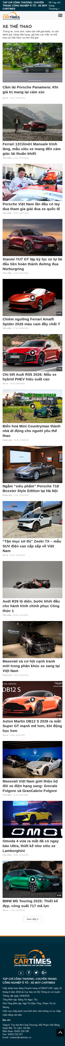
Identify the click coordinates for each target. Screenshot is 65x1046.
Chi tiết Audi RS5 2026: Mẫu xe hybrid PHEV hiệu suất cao (30, 376)
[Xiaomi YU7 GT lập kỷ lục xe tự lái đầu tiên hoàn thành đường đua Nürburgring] (32, 237)
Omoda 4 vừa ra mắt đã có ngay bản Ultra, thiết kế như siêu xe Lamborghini (31, 846)
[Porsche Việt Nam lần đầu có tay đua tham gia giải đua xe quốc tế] (32, 182)
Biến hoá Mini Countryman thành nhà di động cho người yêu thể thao (31, 431)
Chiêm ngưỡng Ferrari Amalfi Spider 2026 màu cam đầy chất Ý (31, 321)
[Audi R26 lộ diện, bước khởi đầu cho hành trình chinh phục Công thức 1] (32, 579)
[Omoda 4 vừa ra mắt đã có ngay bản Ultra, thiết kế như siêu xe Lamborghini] (32, 819)
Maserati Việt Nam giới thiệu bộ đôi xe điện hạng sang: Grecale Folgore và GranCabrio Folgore (30, 786)
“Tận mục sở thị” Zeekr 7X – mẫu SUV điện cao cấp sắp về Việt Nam (32, 546)
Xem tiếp (32, 919)
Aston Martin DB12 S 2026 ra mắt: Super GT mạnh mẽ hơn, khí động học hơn (32, 726)
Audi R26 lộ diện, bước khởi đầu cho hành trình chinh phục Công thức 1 (31, 606)
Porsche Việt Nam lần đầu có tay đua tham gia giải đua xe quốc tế (31, 206)
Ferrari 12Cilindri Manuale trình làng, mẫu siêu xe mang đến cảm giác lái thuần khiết (32, 149)
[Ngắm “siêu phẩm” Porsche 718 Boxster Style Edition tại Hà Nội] (32, 464)
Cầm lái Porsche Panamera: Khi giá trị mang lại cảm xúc (30, 89)
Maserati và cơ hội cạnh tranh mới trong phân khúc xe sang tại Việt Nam (31, 666)
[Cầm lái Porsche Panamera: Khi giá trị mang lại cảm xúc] (32, 62)
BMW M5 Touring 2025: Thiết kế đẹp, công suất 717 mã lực (30, 903)
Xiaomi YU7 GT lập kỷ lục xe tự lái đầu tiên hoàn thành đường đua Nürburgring (32, 264)
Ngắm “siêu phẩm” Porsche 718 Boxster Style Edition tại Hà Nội (31, 488)
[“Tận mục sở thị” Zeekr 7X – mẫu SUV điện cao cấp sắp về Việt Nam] (32, 519)
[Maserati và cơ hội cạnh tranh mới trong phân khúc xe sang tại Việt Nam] (32, 639)
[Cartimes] (11, 15)
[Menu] (60, 12)
